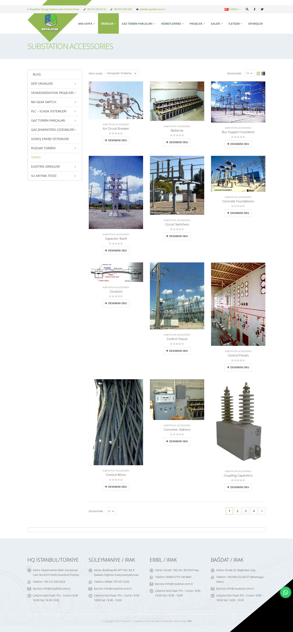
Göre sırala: (96, 73)
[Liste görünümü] (263, 74)
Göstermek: (234, 73)
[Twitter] (262, 9)
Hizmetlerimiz (171, 24)
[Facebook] (254, 9)
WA (190, 621)
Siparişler (255, 24)
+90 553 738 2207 (122, 9)
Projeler (196, 24)
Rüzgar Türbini (43, 148)
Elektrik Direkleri (45, 166)
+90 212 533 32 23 (96, 9)
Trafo (36, 157)
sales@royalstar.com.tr (152, 9)
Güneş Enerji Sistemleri (50, 139)
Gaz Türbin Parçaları (137, 24)
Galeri (215, 24)
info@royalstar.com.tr (57, 588)
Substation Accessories (116, 124)
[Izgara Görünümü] (259, 74)
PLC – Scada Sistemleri (48, 111)
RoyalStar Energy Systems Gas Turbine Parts (54, 9)
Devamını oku (117, 140)
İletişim (234, 24)
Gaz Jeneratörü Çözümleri (52, 130)
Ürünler (107, 24)
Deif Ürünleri (42, 83)
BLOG (37, 74)
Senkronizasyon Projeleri (52, 93)
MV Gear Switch (43, 102)
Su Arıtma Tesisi (43, 176)
